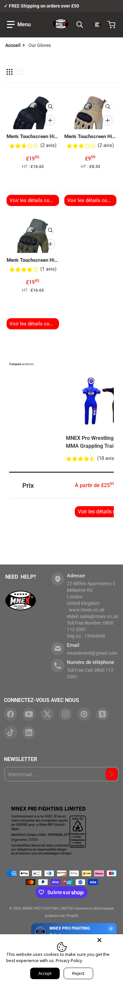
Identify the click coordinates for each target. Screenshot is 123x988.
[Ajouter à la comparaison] (50, 120)
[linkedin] (28, 732)
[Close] (99, 940)
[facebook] (10, 714)
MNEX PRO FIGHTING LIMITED (48, 908)
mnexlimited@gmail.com (92, 653)
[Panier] (112, 24)
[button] (19, 24)
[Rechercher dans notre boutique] (79, 24)
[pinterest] (84, 714)
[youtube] (28, 714)
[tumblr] (102, 714)
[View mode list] (21, 71)
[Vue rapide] (50, 106)
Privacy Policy (69, 960)
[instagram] (65, 714)
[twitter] (47, 714)
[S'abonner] (112, 774)
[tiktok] (10, 732)
